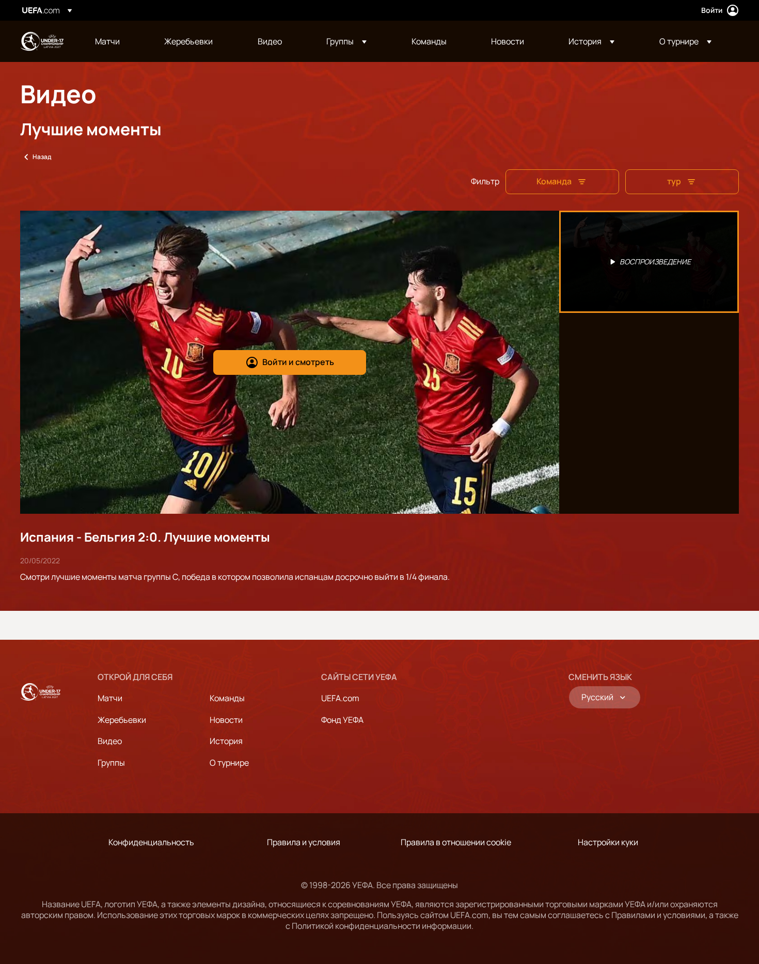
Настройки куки (608, 842)
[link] (107, 41)
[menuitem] (116, 41)
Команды (227, 698)
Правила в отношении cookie (456, 842)
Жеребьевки (122, 719)
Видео (110, 741)
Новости (226, 719)
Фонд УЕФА (342, 719)
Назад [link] (42, 156)
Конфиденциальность (151, 842)
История (226, 741)
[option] (649, 262)
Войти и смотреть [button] (298, 362)
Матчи (110, 698)
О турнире (229, 762)
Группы (111, 762)
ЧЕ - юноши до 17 (42, 41)
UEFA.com (340, 698)
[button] (346, 41)
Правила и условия (303, 842)
